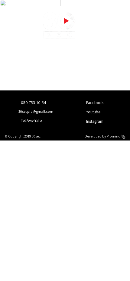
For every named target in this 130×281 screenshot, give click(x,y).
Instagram (94, 121)
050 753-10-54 (33, 102)
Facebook (94, 102)
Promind (114, 136)
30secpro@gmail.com (35, 111)
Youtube (92, 112)
